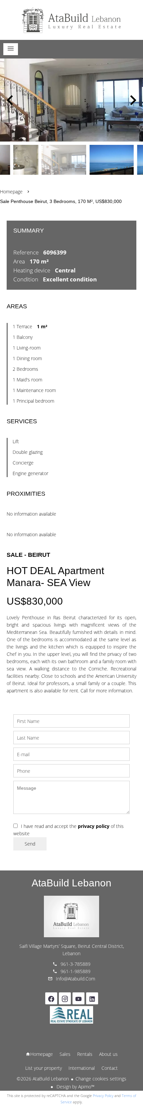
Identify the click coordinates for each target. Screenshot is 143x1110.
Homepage (71, 20)
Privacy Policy (103, 1095)
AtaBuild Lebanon (71, 882)
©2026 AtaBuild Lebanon (43, 1078)
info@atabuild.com (75, 978)
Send (30, 844)
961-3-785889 (75, 964)
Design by (74, 1086)
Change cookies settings (100, 1078)
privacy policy (93, 826)
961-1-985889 (75, 971)
